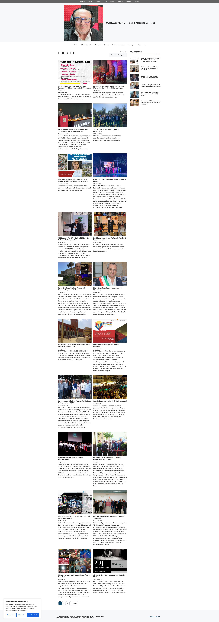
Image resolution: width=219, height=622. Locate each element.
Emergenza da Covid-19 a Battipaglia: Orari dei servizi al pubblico (74, 345)
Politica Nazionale (86, 45)
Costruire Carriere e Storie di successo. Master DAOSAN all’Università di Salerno (73, 180)
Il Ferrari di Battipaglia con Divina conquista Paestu (109, 180)
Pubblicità (128, 1)
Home (75, 45)
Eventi (105, 1)
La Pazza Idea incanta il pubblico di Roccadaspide (71, 458)
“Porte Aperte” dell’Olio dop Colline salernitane (106, 130)
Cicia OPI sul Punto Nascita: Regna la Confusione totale (149, 76)
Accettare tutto (32, 615)
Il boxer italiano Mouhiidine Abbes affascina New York (74, 576)
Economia (97, 1)
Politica (90, 1)
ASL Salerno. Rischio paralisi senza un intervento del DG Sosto (149, 94)
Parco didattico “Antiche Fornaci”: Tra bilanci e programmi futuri (72, 289)
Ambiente (120, 1)
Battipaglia (131, 45)
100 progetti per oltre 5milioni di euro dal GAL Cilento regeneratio (73, 239)
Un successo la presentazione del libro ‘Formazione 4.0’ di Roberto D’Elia (73, 130)
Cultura (112, 1)
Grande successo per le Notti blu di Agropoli (110, 401)
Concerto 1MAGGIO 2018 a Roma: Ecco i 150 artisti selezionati (74, 517)
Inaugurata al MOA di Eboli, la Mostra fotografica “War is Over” (107, 458)
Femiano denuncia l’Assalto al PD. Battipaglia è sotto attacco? (151, 85)
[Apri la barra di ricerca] (144, 44)
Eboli (138, 45)
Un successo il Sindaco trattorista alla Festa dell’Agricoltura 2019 (74, 402)
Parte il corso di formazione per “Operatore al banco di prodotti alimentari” (151, 102)
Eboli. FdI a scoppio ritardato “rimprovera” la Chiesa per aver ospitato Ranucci (150, 68)
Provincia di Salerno (118, 45)
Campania (98, 45)
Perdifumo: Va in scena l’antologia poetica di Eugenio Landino (109, 239)
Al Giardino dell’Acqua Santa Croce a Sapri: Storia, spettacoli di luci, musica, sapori (109, 87)
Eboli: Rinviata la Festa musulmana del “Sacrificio (107, 289)
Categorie (123, 52)
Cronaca (82, 1)
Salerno (106, 45)
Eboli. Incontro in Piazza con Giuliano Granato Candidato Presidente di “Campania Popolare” (74, 88)
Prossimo (74, 603)
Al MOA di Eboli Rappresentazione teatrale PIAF (109, 576)
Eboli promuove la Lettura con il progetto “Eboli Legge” (108, 517)
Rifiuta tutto (21, 615)
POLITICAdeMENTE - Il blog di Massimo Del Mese (130, 23)
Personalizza (10, 615)
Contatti (137, 1)
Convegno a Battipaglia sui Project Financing (106, 345)
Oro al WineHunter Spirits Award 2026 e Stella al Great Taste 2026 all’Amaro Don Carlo (150, 60)
